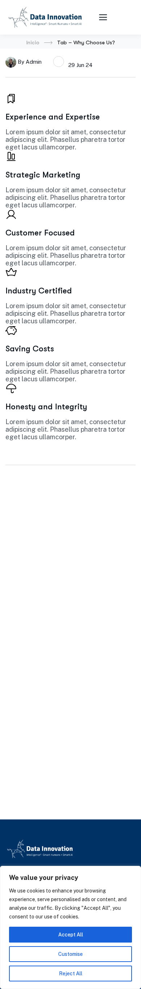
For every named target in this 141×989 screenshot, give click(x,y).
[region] (70, 927)
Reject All (70, 973)
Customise (70, 954)
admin (34, 61)
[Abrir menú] (104, 17)
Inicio (32, 42)
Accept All (70, 935)
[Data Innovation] (45, 17)
